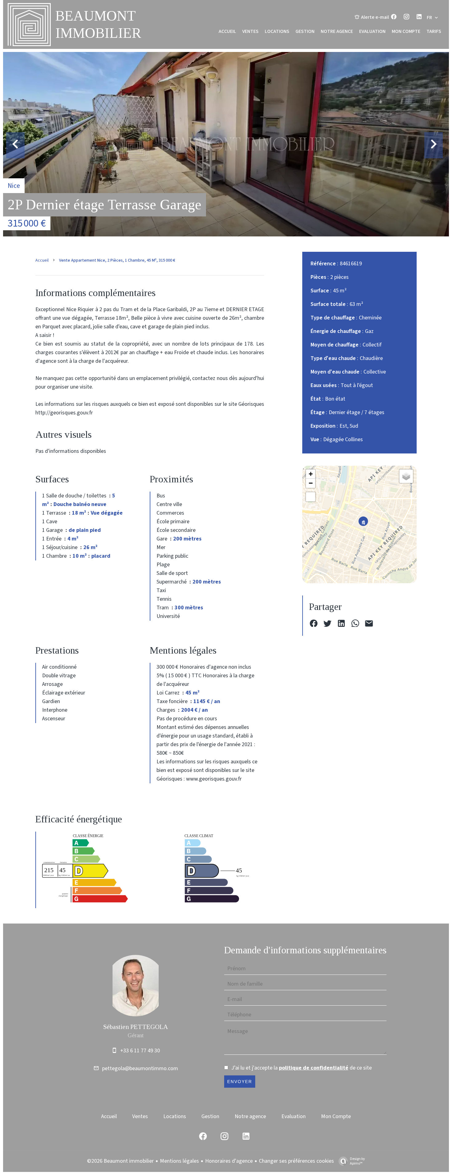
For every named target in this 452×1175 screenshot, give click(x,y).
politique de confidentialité (313, 1068)
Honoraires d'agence (229, 1161)
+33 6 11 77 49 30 (140, 1050)
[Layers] (406, 476)
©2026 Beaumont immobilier (120, 1161)
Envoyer (239, 1081)
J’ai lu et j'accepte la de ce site (301, 1068)
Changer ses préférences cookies (296, 1161)
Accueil (42, 260)
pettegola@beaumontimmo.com (140, 1068)
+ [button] (311, 474)
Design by (357, 1161)
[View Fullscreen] (310, 496)
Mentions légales (179, 1161)
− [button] (311, 483)
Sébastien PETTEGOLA (135, 1027)
